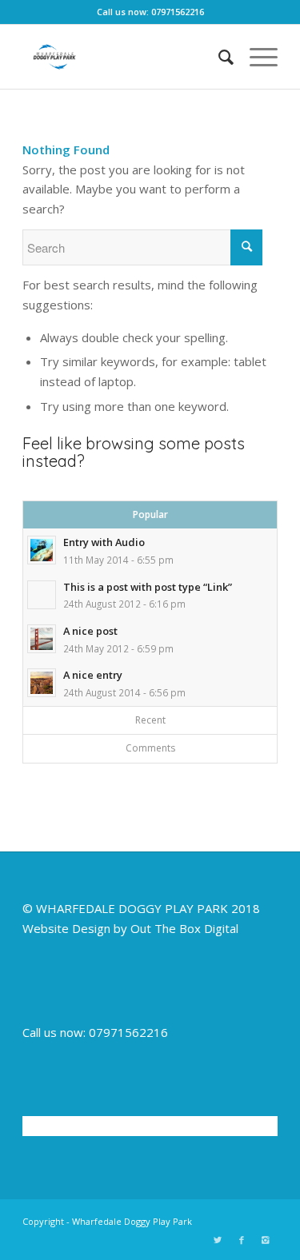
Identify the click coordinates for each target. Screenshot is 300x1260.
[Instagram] (266, 1240)
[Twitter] (218, 1240)
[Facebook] (242, 1240)
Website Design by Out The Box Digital (130, 928)
